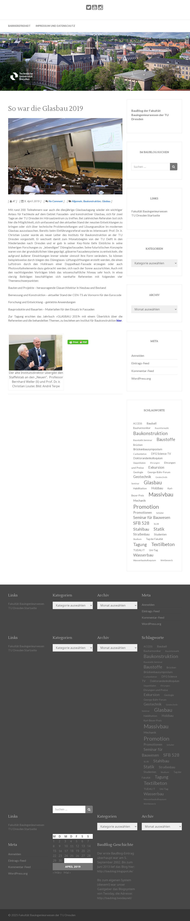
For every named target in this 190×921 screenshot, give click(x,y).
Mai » (67, 872)
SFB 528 (171, 755)
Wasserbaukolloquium (144, 560)
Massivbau (160, 494)
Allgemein (77, 201)
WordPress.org (141, 378)
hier (119, 320)
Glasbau (106, 201)
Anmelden (137, 355)
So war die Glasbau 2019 (45, 109)
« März (57, 872)
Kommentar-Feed (142, 371)
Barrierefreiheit (19, 25)
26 (77, 855)
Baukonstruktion (92, 201)
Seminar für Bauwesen (151, 517)
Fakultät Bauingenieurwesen (149, 211)
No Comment (55, 201)
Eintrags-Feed (140, 363)
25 (71, 855)
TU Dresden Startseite (145, 215)
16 (60, 851)
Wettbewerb (166, 560)
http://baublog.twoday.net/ (114, 898)
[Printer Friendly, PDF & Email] (78, 342)
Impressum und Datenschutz (55, 25)
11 (71, 846)
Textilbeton (163, 544)
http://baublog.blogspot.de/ (115, 871)
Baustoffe (166, 439)
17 (66, 851)
